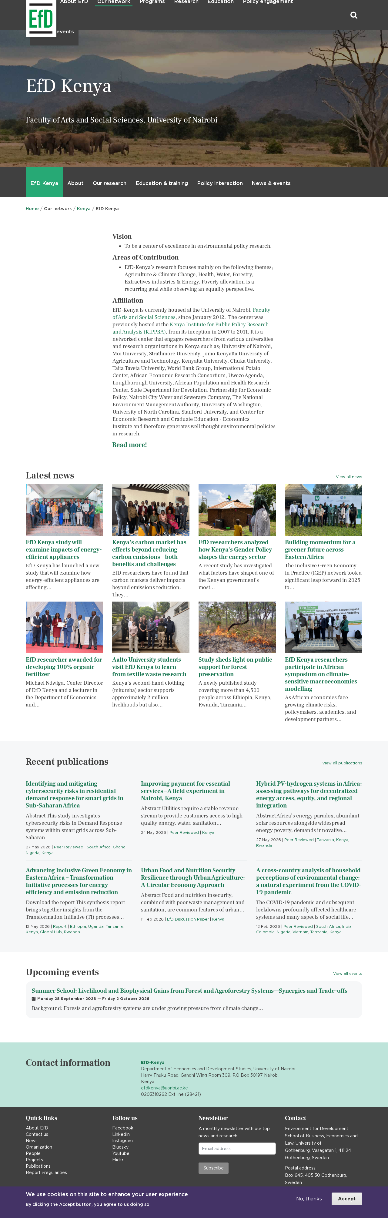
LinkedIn (121, 1134)
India (347, 926)
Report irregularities (46, 1172)
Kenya (84, 208)
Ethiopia (78, 926)
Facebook (122, 1128)
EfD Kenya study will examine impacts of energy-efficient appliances (64, 550)
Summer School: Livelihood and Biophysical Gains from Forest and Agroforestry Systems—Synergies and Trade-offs (189, 991)
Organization (39, 1147)
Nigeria (32, 853)
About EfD (37, 1128)
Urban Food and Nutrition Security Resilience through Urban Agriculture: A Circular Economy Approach (193, 878)
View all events (347, 973)
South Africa (99, 847)
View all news (349, 477)
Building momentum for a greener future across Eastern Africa (320, 550)
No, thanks (309, 1199)
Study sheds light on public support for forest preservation (235, 667)
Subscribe (213, 1168)
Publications (38, 1166)
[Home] (26, 15)
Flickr (117, 1159)
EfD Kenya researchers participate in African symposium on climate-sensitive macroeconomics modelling (321, 674)
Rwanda (264, 845)
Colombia (265, 932)
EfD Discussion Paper (188, 919)
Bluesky (120, 1147)
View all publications (342, 763)
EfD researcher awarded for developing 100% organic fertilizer (64, 667)
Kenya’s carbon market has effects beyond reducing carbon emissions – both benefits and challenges (149, 553)
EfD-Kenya (153, 1062)
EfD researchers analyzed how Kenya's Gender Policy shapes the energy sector (235, 550)
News (32, 1140)
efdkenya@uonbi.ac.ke (164, 1087)
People (33, 1153)
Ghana (119, 847)
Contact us (37, 1134)
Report (60, 926)
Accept (347, 1199)
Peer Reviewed (68, 847)
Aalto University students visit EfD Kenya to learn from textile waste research (149, 667)
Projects (34, 1159)
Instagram (122, 1140)
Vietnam (300, 932)
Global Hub (51, 932)
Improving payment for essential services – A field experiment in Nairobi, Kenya (185, 791)
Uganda (96, 926)
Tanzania (325, 839)
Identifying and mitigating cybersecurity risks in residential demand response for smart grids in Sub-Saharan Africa (74, 795)
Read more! (129, 445)
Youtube (120, 1153)
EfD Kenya (44, 183)
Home (32, 208)
